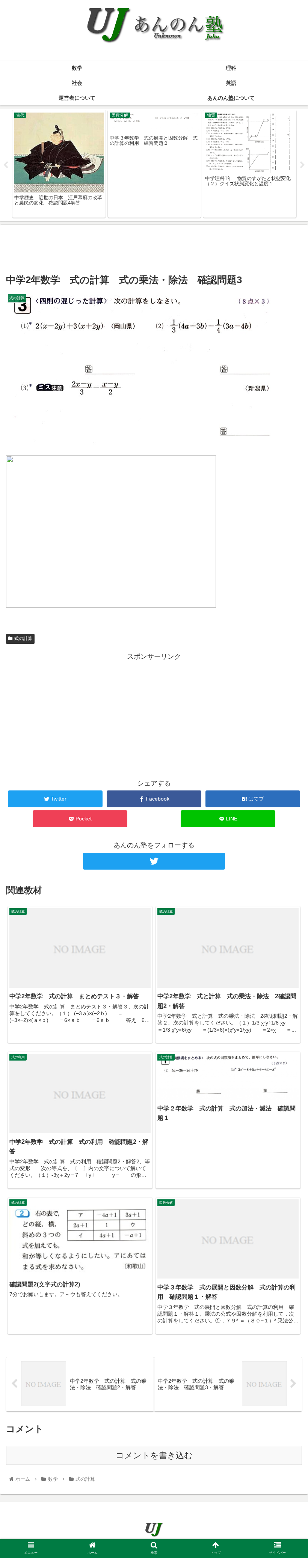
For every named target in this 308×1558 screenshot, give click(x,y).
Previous (5, 165)
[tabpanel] (59, 164)
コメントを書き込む (154, 1455)
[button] (284, 972)
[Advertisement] (154, 247)
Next (302, 165)
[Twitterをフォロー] (154, 861)
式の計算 (23, 638)
